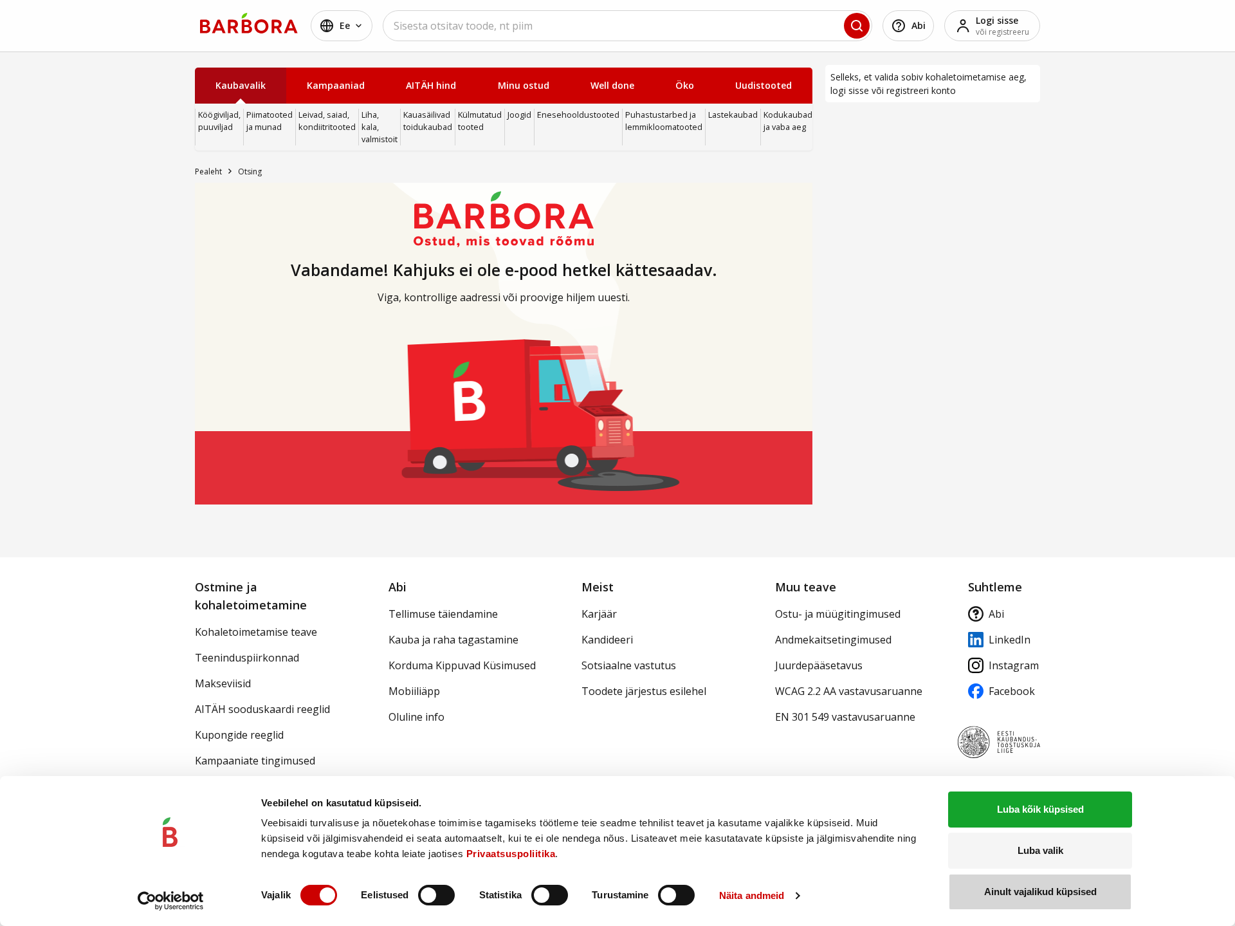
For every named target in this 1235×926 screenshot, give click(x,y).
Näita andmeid (751, 895)
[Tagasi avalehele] (249, 23)
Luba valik (1040, 850)
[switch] (436, 895)
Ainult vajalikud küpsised (1040, 891)
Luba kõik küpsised (1040, 809)
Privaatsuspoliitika (511, 853)
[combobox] (627, 25)
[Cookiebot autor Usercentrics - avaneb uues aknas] (170, 901)
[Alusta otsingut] (857, 26)
